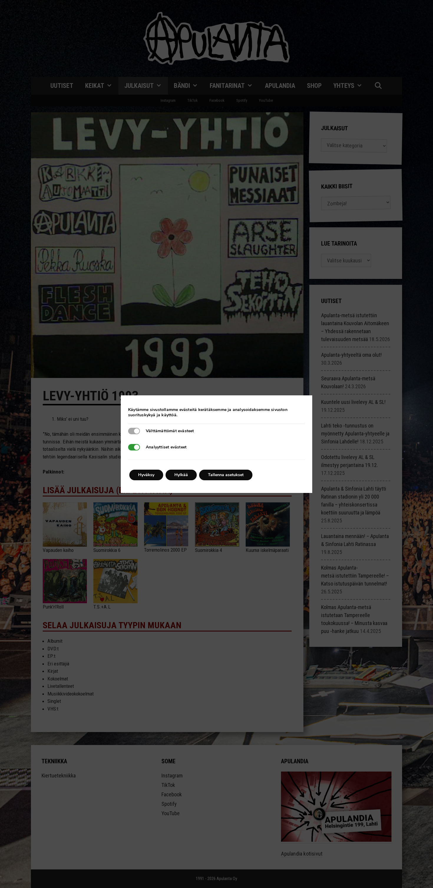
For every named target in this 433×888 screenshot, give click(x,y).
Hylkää (181, 475)
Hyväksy (146, 475)
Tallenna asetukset (226, 475)
